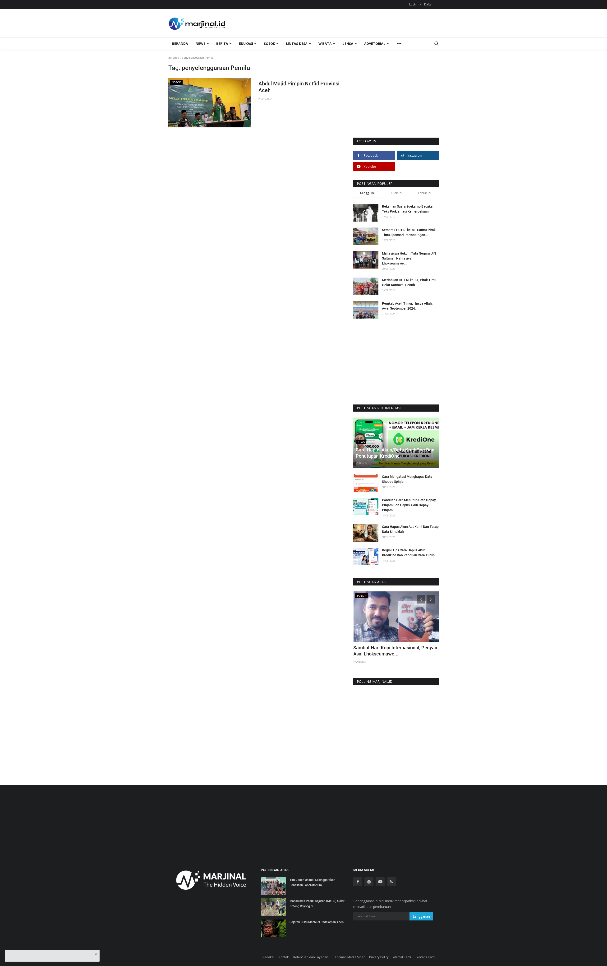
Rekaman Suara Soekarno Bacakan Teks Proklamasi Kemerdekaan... (408, 208)
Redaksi (268, 957)
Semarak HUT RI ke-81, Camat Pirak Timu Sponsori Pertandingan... (409, 232)
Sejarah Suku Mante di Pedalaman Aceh (317, 922)
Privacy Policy (379, 957)
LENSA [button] (348, 43)
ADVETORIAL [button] (375, 43)
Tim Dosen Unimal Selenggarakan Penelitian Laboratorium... (312, 882)
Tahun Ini (424, 193)
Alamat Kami (402, 957)
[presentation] (421, 599)
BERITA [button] (222, 43)
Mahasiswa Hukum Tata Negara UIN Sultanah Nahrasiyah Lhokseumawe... (409, 258)
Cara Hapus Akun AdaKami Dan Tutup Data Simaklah (410, 529)
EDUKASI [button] (246, 43)
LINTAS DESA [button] (297, 43)
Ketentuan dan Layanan (310, 957)
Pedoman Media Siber (349, 957)
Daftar (428, 4)
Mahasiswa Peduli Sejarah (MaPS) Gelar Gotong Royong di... (317, 903)
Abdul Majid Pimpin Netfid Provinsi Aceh (299, 87)
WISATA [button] (325, 43)
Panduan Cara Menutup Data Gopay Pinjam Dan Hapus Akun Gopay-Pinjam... (409, 505)
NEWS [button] (201, 43)
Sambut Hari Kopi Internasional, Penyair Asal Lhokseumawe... (395, 651)
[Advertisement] (396, 101)
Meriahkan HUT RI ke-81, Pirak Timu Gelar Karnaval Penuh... (409, 282)
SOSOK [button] (270, 43)
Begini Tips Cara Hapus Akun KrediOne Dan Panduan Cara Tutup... (409, 552)
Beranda (180, 43)
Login (413, 4)
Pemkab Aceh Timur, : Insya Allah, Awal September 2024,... (407, 306)
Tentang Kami (425, 957)
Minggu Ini (367, 193)
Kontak (284, 957)
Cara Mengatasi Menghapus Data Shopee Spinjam (407, 479)
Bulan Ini (396, 193)
